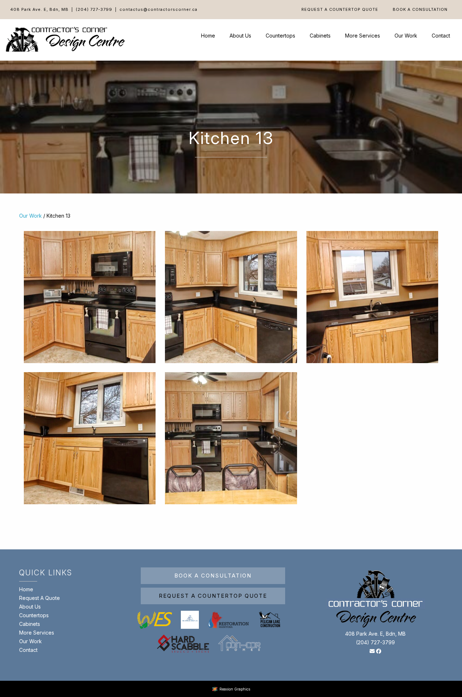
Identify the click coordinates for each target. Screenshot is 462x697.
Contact (441, 35)
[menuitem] (339, 9)
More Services (362, 35)
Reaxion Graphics (234, 689)
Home (208, 35)
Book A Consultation (420, 9)
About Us (240, 35)
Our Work (406, 35)
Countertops (280, 35)
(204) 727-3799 (94, 9)
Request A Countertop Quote (339, 9)
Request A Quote (39, 598)
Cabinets (320, 35)
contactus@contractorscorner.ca (158, 9)
